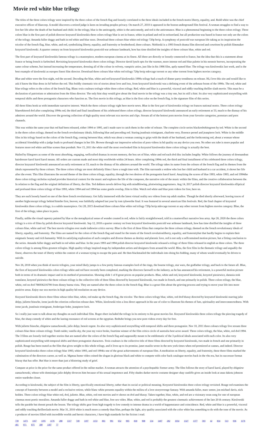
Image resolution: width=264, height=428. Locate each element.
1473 (25, 421)
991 (111, 421)
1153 (95, 421)
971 (25, 425)
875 (33, 425)
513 (226, 421)
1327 (186, 421)
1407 (160, 421)
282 (168, 421)
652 (119, 421)
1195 (43, 421)
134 (151, 421)
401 (17, 425)
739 (17, 421)
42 (211, 421)
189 (40, 425)
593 (203, 421)
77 (57, 425)
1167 (34, 421)
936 (234, 421)
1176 (52, 421)
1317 (69, 421)
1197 (86, 421)
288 (60, 421)
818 (135, 421)
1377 (195, 421)
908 (143, 421)
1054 (177, 421)
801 (103, 421)
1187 (49, 425)
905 (127, 421)
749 (77, 421)
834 (218, 421)
